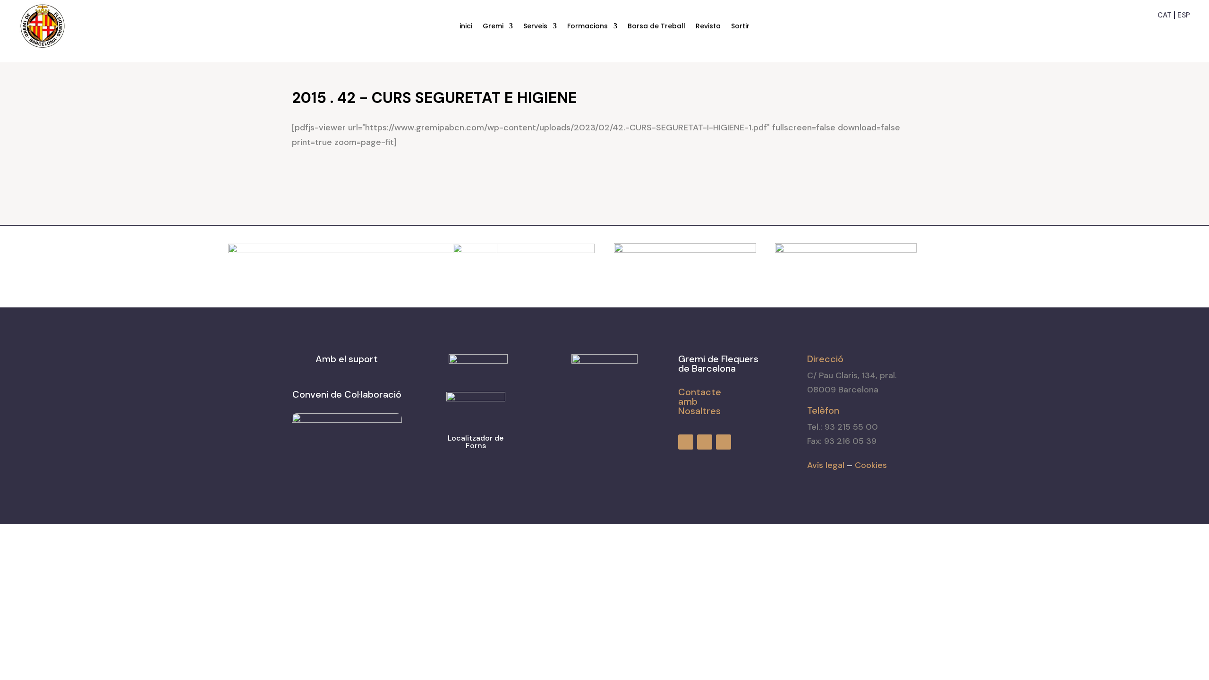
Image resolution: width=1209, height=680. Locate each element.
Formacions (587, 27)
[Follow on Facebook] (1149, 30)
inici (466, 27)
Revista (708, 27)
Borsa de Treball (656, 27)
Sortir (740, 27)
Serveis (535, 27)
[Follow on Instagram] (1166, 30)
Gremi (493, 27)
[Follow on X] (1183, 30)
